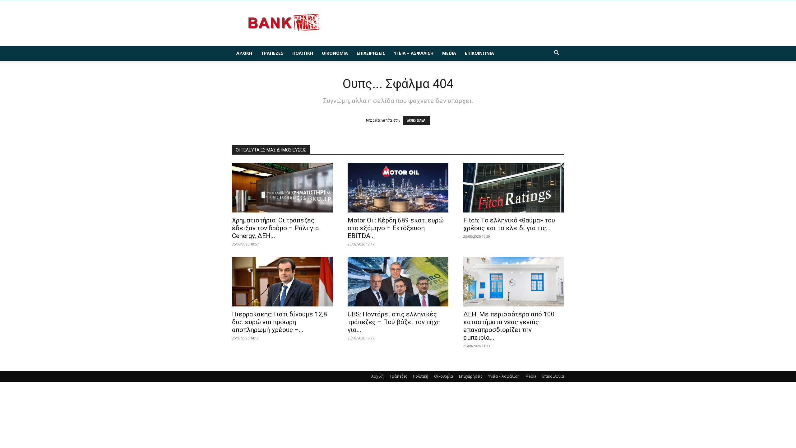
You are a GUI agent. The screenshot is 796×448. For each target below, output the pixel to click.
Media (449, 53)
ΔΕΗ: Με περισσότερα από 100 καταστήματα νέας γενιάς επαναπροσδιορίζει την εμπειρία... (509, 325)
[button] (556, 54)
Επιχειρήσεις (371, 53)
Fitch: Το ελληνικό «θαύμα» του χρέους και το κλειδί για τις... (509, 224)
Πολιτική (302, 53)
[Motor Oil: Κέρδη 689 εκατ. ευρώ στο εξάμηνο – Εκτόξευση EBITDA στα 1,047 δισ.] (398, 187)
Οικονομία (335, 53)
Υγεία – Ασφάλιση (413, 53)
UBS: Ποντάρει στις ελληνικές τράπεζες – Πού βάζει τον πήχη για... (394, 322)
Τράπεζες (272, 53)
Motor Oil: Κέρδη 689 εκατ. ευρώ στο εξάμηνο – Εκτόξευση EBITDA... (396, 228)
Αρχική (244, 53)
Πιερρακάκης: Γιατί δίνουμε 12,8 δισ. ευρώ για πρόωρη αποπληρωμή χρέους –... (279, 322)
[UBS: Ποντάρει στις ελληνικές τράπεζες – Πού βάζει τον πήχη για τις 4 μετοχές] (398, 281)
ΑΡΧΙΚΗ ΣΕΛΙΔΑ (416, 121)
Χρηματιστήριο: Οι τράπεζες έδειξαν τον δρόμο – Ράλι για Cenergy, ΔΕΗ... (275, 228)
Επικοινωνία (479, 53)
